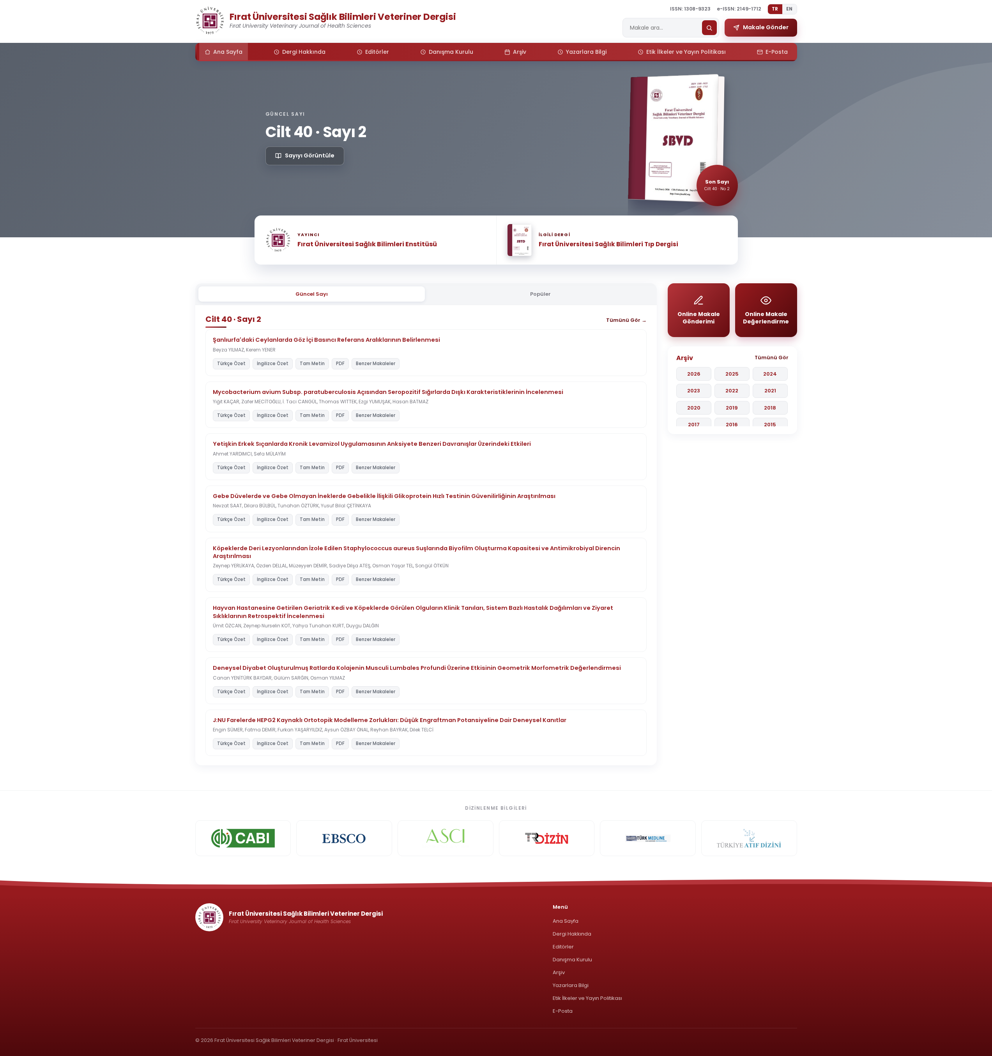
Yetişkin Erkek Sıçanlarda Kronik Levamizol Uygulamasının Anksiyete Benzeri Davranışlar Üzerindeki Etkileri (372, 444)
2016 (732, 424)
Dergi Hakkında (572, 934)
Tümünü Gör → (626, 320)
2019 (732, 407)
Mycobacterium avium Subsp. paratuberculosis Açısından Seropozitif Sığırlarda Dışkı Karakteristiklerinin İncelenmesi (388, 392)
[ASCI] (445, 838)
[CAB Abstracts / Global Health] (243, 838)
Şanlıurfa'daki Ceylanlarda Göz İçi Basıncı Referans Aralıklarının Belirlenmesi (326, 340)
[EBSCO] (344, 838)
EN (789, 9)
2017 (694, 424)
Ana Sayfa (565, 921)
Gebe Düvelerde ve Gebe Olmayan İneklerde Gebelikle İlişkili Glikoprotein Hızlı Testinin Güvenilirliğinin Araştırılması (384, 496)
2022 (731, 390)
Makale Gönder (766, 27)
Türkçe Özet (231, 363)
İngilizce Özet (272, 363)
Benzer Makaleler (375, 363)
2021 (770, 390)
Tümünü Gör (772, 357)
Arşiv (559, 972)
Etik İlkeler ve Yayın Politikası (587, 998)
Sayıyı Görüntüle (309, 155)
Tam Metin (312, 363)
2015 (770, 424)
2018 (770, 407)
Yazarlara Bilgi (571, 985)
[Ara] (709, 27)
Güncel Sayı (311, 294)
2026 (693, 374)
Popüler (540, 294)
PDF (340, 363)
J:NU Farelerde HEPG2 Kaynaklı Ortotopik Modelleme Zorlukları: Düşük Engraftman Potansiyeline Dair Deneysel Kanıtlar (389, 720)
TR (775, 9)
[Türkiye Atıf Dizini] (749, 838)
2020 (693, 407)
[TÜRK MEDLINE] (648, 838)
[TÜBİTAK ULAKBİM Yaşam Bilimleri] (547, 838)
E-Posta (563, 1011)
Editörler (563, 946)
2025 (732, 374)
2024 (770, 374)
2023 (693, 390)
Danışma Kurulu (572, 959)
